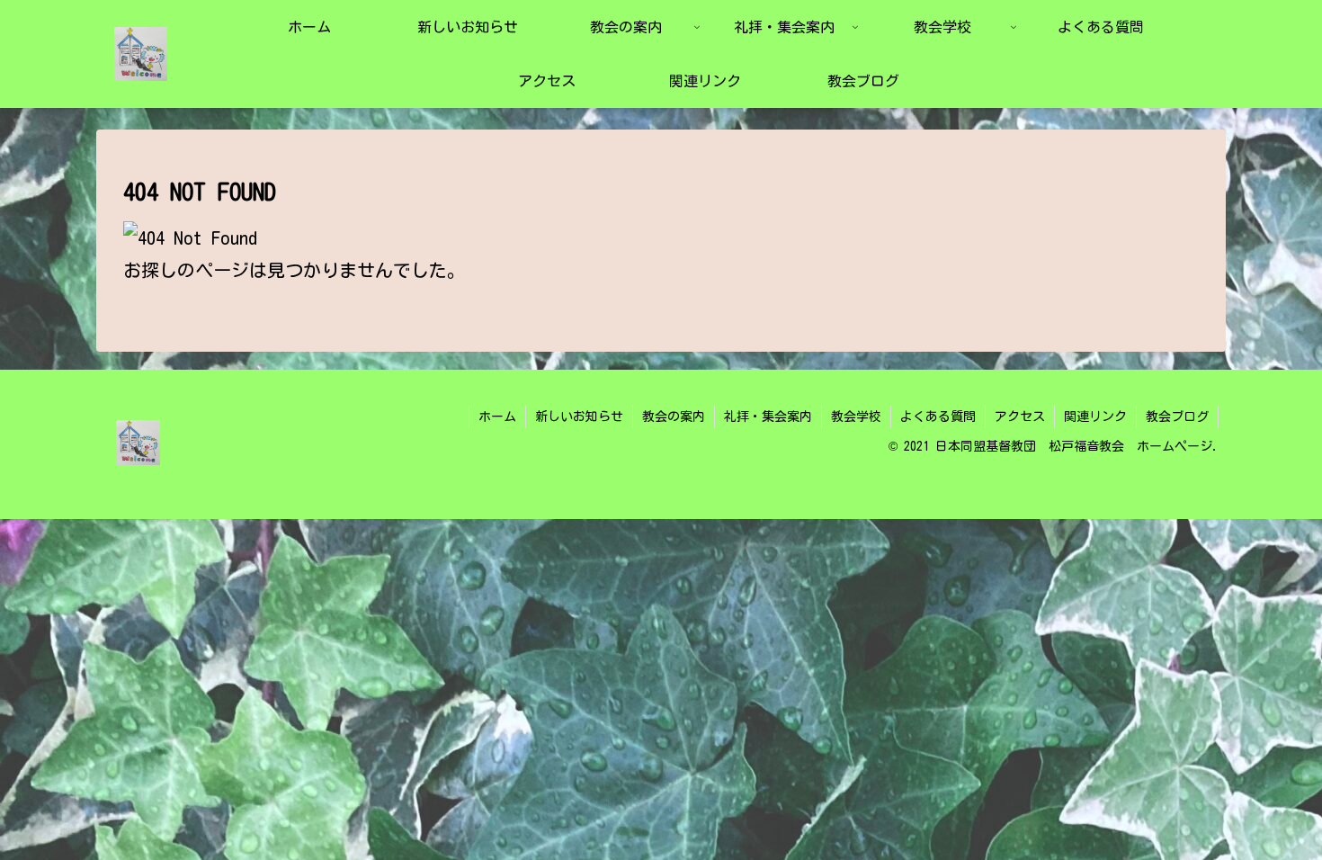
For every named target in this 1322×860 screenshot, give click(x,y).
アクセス (1020, 416)
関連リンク (1095, 416)
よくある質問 (938, 416)
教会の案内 (673, 416)
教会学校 (856, 416)
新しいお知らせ (579, 416)
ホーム (497, 416)
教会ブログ (1177, 416)
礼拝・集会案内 (768, 416)
